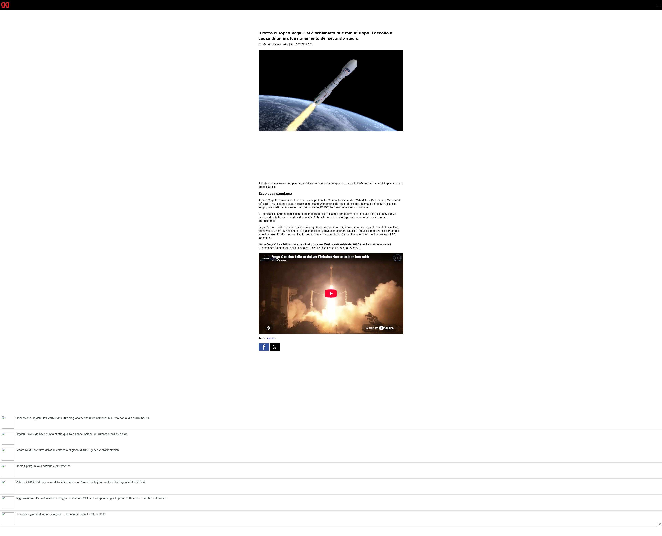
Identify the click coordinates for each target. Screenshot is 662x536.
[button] (264, 347)
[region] (331, 23)
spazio (271, 338)
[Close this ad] (659, 524)
